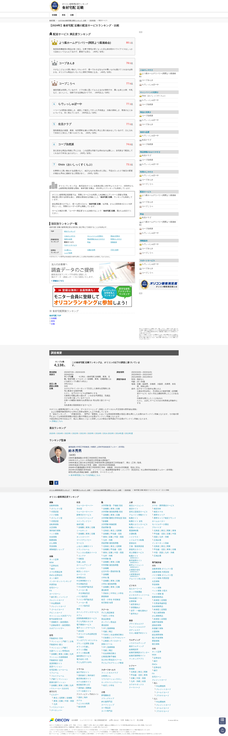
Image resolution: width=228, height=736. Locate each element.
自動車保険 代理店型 (160, 572)
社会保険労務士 (117, 635)
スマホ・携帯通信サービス (163, 505)
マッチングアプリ (136, 659)
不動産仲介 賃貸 (56, 660)
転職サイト (133, 518)
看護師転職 (133, 530)
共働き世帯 (91, 250)
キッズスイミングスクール (111, 682)
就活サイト (133, 509)
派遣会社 (132, 543)
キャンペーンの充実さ (95, 236)
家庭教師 (105, 596)
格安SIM (157, 509)
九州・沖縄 (107, 540)
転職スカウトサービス (138, 524)
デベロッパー (56, 710)
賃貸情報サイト (55, 663)
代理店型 (55, 512)
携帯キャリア (159, 515)
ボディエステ (134, 630)
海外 (86, 697)
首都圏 (54, 318)
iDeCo (154, 664)
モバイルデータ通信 (160, 524)
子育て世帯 (114, 250)
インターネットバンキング (60, 581)
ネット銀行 (54, 578)
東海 (53, 321)
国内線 (81, 688)
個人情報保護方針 (100, 720)
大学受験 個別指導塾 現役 (112, 512)
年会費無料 (55, 603)
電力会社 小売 (82, 659)
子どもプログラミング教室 (112, 663)
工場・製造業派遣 (136, 546)
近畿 (53, 324)
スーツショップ (107, 705)
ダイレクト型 (56, 509)
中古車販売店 (82, 584)
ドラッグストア (107, 698)
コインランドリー (84, 521)
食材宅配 (80, 524)
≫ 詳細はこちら (56, 421)
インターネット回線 (160, 543)
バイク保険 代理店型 (160, 578)
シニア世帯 (68, 253)
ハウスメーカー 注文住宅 (59, 688)
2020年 (91, 433)
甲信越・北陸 (116, 534)
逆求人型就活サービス (138, 512)
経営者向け (135, 604)
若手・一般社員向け (139, 611)
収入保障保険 (159, 613)
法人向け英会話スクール (111, 660)
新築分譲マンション (57, 682)
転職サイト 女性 (135, 521)
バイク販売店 (82, 596)
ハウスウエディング (137, 643)
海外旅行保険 (54, 530)
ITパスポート (116, 641)
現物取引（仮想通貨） (60, 622)
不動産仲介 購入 (56, 644)
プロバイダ (156, 527)
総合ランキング (69, 231)
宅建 (105, 631)
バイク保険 (54, 515)
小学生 (121, 593)
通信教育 (105, 590)
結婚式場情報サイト (137, 656)
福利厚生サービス (84, 656)
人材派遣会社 (134, 575)
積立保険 (155, 644)
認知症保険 (156, 625)
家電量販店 (106, 695)
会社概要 (75, 720)
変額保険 (155, 641)
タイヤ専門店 (106, 711)
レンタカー (81, 568)
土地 (71, 641)
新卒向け (134, 614)
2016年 (98, 433)
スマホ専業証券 (55, 572)
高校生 (106, 593)
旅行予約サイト (83, 672)
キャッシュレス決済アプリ (60, 616)
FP (104, 628)
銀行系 (54, 597)
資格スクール (106, 644)
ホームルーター (158, 521)
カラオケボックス (136, 684)
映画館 (132, 669)
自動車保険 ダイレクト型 (162, 569)
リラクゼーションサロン (111, 679)
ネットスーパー (83, 537)
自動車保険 (54, 505)
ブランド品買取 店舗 (85, 643)
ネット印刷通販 (135, 592)
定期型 (164, 600)
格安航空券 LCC (83, 685)
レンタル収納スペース (87, 552)
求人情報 (140, 720)
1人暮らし (68, 250)
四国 (156, 537)
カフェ (79, 615)
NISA (51, 562)
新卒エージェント (136, 566)
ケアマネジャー (118, 638)
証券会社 (55, 566)
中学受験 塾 (106, 559)
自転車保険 (54, 524)
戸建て (65, 641)
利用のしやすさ (116, 239)
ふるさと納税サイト (85, 546)
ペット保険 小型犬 (159, 591)
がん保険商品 (157, 616)
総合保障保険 (157, 635)
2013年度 (129, 433)
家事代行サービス (84, 515)
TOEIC (106, 635)
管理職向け (135, 607)
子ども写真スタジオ (85, 621)
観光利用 (82, 707)
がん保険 (53, 543)
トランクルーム (83, 549)
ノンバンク (63, 597)
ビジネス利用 (83, 704)
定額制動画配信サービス (87, 618)
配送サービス (145, 192)
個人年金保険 (157, 638)
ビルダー (55, 695)
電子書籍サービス (84, 625)
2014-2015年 (108, 433)
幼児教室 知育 (107, 603)
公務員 (106, 641)
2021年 (83, 433)
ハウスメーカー (57, 707)
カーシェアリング (84, 565)
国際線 (88, 688)
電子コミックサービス (86, 628)
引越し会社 (81, 562)
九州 (71, 654)
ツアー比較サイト (84, 691)
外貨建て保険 (157, 628)
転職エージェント (136, 527)
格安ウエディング (136, 646)
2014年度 (119, 433)
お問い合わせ (114, 720)
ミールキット (82, 530)
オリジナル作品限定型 (87, 634)
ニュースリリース (86, 720)
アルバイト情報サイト (138, 515)
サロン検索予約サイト (138, 633)
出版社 (81, 637)
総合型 (81, 631)
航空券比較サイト (84, 678)
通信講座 (105, 625)
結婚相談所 (133, 649)
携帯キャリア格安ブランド (165, 518)
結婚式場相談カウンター (139, 652)
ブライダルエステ (136, 624)
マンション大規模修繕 (58, 657)
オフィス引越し (83, 647)
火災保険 (53, 527)
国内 (80, 697)
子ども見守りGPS (84, 662)
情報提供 (114, 242)
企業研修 (132, 601)
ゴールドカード (57, 609)
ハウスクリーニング (85, 518)
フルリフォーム (57, 676)
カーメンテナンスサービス (88, 612)
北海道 (106, 530)
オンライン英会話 (108, 622)
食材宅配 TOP (55, 315)
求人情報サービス (136, 552)
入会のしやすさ (69, 236)
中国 (174, 534)
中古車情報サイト (84, 581)
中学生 (113, 593)
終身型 (156, 600)
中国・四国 (69, 701)
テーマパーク (134, 687)
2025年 (52, 433)
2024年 (60, 433)
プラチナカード (162, 695)
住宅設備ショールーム (58, 670)
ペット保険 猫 (158, 594)
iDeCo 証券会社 (55, 575)
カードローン (54, 594)
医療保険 (53, 540)
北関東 (62, 698)
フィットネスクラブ (109, 673)
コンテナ (82, 556)
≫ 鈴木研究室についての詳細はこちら (84, 475)
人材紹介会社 (134, 570)
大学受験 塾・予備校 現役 (112, 505)
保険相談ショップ (56, 549)
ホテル (79, 700)
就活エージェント (136, 505)
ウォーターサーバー (85, 505)
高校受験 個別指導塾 (109, 543)
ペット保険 (54, 534)
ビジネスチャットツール (139, 595)
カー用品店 (106, 708)
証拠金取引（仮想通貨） (61, 625)
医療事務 (111, 628)
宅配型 (81, 559)
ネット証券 (54, 559)
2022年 (75, 433)
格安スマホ (158, 512)
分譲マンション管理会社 (59, 651)
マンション (55, 641)
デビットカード (55, 613)
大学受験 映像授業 (109, 524)
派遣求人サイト (135, 549)
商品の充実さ (115, 236)
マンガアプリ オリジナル (87, 640)
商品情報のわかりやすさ (96, 239)
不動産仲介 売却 (56, 638)
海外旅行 (91, 675)
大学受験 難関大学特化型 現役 (113, 518)
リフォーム (54, 673)
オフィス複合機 (83, 653)
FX (50, 591)
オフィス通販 (82, 650)
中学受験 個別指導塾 (109, 565)
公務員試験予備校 (108, 656)
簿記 (110, 631)
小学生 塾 (105, 578)
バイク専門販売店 (85, 600)
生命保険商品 (157, 606)
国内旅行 (82, 675)
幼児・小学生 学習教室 (110, 600)
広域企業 (157, 540)
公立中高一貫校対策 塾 (110, 571)
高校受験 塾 (106, 527)
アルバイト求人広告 (137, 579)
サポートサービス (70, 245)
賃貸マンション (55, 666)
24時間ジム (106, 676)
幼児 (105, 616)
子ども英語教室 (107, 613)
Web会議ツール (135, 598)
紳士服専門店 (106, 702)
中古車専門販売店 (85, 587)
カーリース (81, 574)
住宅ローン (54, 588)
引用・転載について (128, 720)
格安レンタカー (83, 571)
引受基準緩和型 (160, 603)
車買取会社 (81, 578)
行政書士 (107, 638)
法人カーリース (135, 589)
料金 (89, 242)
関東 (146, 672)
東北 (55, 698)
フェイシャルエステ (137, 627)
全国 (144, 681)
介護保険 (155, 631)
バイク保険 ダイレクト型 (162, 575)
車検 (78, 609)
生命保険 (53, 537)
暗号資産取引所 (55, 619)
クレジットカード (56, 600)
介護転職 (132, 534)
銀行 (53, 569)
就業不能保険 (157, 622)
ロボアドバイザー (56, 628)
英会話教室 (106, 619)
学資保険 (53, 546)
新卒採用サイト (135, 561)
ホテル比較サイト (84, 682)
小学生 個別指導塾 (109, 584)
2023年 (68, 433)
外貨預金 (53, 584)
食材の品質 (68, 239)
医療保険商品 (157, 597)
